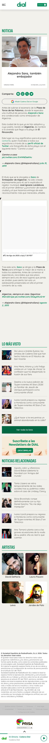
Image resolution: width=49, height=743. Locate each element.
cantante (6, 140)
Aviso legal (40, 706)
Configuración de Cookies (26, 712)
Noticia (7, 31)
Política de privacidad (24, 709)
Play (44, 738)
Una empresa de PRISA (24, 721)
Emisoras (30, 706)
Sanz (33, 177)
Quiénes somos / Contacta (13, 706)
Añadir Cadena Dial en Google (26, 102)
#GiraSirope (8, 296)
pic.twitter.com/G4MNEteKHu (17, 157)
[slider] (24, 733)
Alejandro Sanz (35, 113)
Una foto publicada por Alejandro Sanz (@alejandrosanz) (24, 253)
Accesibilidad (9, 709)
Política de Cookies (42, 709)
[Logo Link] (21, 4)
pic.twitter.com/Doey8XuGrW (30, 296)
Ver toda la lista (24, 429)
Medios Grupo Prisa (24, 727)
